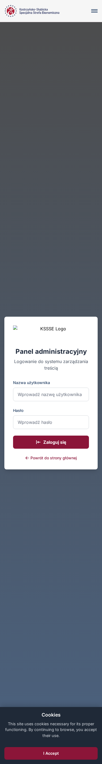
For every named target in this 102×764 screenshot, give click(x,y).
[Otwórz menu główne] (94, 11)
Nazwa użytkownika (31, 382)
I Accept (51, 753)
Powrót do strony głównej (53, 458)
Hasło (18, 410)
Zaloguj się (54, 442)
